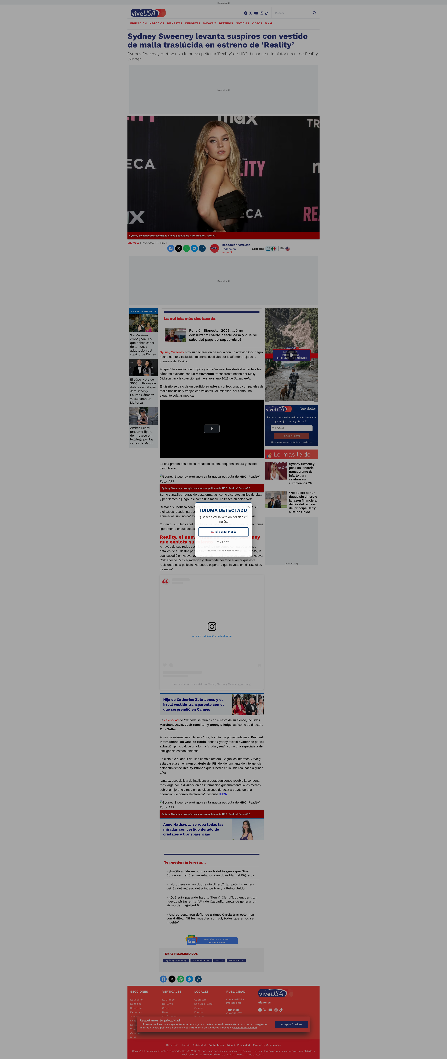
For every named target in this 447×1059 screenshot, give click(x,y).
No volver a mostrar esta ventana (223, 550)
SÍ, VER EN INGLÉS (223, 532)
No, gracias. (223, 541)
